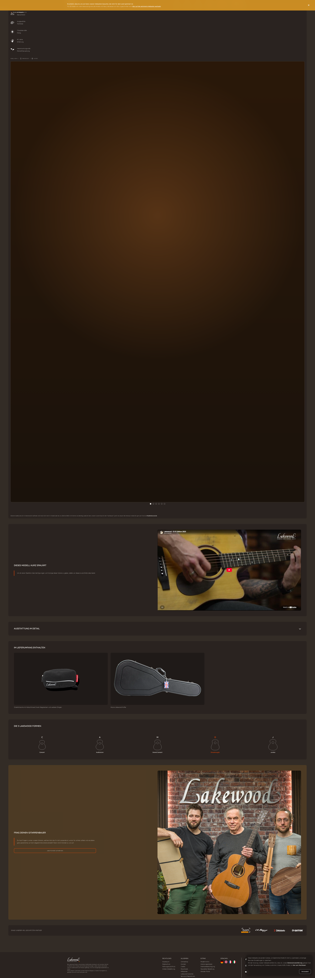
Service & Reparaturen (188, 976)
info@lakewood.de (152, 515)
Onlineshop (184, 961)
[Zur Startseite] (112, 960)
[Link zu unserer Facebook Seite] (246, 959)
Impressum (165, 961)
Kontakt (183, 964)
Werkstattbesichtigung (208, 966)
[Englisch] (226, 962)
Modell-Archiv (205, 961)
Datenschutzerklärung (294, 963)
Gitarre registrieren (206, 964)
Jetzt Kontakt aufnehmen (55, 850)
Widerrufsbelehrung (168, 969)
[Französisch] (230, 962)
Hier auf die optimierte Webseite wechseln (146, 6)
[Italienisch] (234, 962)
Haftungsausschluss (168, 966)
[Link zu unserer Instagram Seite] (246, 965)
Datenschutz (166, 964)
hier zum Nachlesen (299, 965)
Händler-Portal (205, 971)
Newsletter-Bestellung (207, 969)
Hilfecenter (184, 971)
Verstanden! (305, 971)
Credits (183, 966)
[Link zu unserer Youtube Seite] (246, 972)
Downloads (184, 969)
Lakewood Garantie (187, 974)
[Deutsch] (221, 962)
